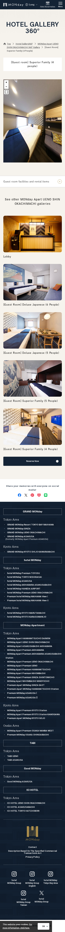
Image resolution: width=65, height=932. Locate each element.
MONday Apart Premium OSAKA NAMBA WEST (30, 730)
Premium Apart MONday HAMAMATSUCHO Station (33, 689)
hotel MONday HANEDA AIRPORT (23, 588)
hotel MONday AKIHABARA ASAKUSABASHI (29, 585)
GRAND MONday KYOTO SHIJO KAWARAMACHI (31, 551)
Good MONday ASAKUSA (19, 781)
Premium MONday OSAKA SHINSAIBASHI (28, 734)
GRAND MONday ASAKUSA (27, 537)
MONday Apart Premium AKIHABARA (25, 650)
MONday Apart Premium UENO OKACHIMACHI (30, 661)
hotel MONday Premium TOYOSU (23, 573)
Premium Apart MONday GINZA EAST (25, 685)
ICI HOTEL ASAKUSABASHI (21, 807)
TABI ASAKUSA (15, 760)
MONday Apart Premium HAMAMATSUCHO (28, 669)
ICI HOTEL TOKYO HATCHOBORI (23, 811)
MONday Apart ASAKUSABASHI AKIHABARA (29, 646)
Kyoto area (10, 705)
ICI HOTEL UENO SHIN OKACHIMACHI (26, 803)
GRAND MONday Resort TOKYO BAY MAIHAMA (30, 524)
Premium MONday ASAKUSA (22, 693)
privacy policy (33, 857)
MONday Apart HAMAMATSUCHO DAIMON (28, 638)
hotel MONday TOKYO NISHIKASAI (24, 577)
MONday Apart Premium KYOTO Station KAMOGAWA (33, 714)
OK (43, 926)
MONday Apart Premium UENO (22, 665)
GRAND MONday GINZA (18, 528)
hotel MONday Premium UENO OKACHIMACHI (29, 592)
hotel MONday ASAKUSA (19, 581)
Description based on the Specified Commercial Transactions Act (32, 852)
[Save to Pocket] (39, 495)
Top (9, 44)
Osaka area (11, 725)
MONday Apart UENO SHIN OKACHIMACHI (28, 642)
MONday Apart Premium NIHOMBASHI (26, 673)
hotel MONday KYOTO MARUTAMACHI (26, 613)
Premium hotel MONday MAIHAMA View (27, 596)
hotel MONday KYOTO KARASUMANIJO (26, 617)
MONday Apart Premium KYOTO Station (27, 710)
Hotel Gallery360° (24, 44)
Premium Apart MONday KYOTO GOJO (26, 718)
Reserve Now (32, 461)
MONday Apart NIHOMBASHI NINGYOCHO (28, 681)
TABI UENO (12, 756)
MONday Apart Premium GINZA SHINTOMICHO (30, 677)
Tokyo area (11, 633)
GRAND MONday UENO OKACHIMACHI (26, 532)
